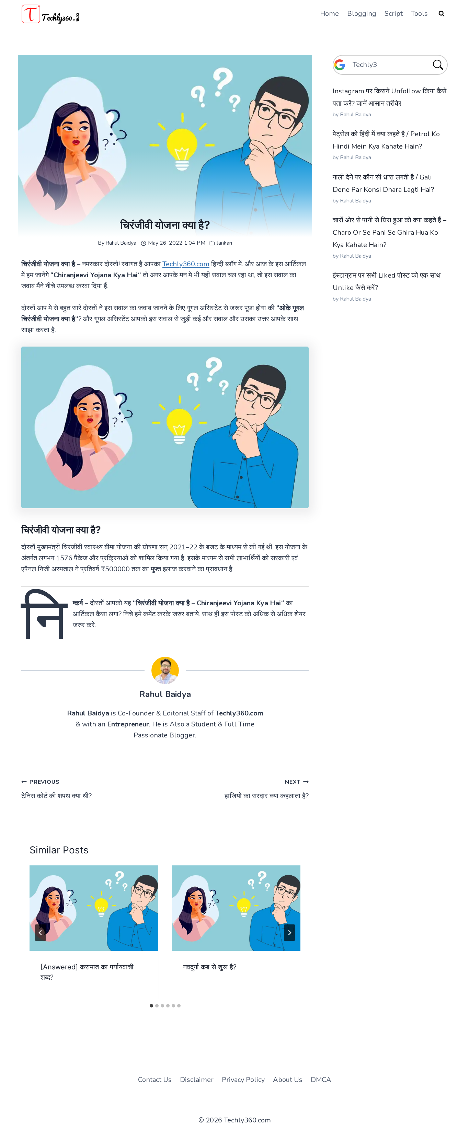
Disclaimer (197, 1079)
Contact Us (155, 1079)
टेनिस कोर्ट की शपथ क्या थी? (56, 789)
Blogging (361, 13)
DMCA (321, 1079)
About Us (287, 1079)
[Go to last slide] (40, 932)
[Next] (289, 932)
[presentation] (94, 908)
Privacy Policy (243, 1079)
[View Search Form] (441, 14)
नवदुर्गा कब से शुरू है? (210, 967)
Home (329, 13)
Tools (419, 13)
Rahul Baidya (120, 243)
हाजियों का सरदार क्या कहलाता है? (267, 789)
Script (394, 13)
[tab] (151, 1005)
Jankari (224, 243)
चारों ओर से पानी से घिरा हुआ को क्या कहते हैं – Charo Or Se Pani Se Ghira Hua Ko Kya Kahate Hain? (389, 232)
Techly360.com (185, 264)
